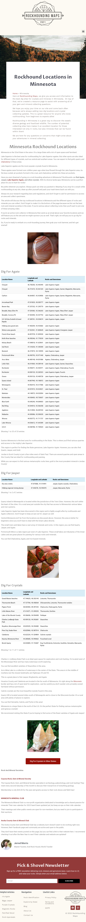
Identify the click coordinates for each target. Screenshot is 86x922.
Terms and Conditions (49, 903)
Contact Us (28, 915)
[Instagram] (78, 908)
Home (15, 93)
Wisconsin (77, 681)
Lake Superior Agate (15, 180)
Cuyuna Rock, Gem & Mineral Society (16, 779)
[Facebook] (73, 908)
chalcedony (5, 162)
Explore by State (30, 902)
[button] (83, 31)
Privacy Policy (50, 897)
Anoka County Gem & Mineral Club (15, 820)
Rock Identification (31, 897)
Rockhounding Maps (29, 96)
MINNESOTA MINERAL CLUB (12, 798)
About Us (27, 911)
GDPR (47, 908)
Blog (25, 906)
